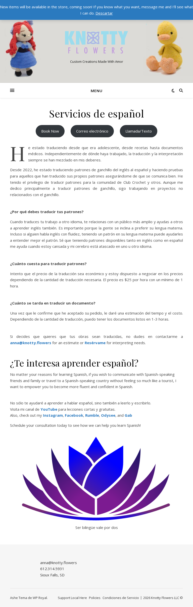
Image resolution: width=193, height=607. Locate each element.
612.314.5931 (52, 568)
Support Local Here (72, 597)
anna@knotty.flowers (30, 342)
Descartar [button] (104, 13)
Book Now (50, 131)
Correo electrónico (92, 131)
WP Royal (40, 597)
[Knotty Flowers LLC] (96, 42)
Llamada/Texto (138, 131)
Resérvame (95, 342)
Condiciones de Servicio (121, 597)
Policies (95, 597)
